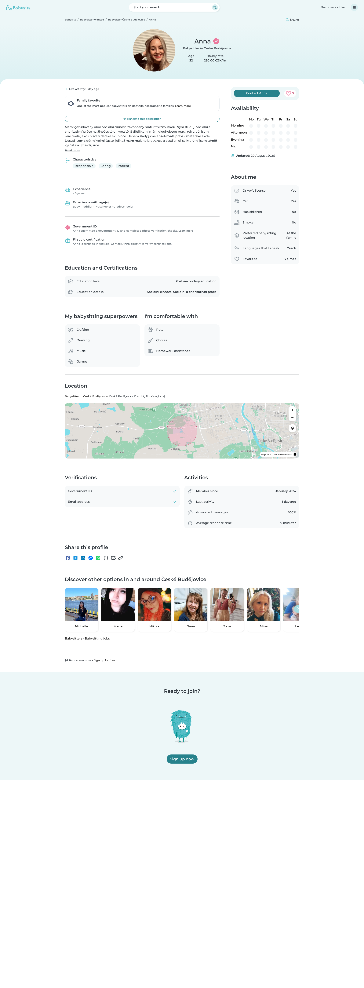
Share (294, 19)
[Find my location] (292, 428)
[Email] (113, 558)
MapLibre (266, 454)
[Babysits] (18, 7)
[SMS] (106, 558)
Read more (72, 150)
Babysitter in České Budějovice (207, 48)
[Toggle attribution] (295, 454)
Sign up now (182, 759)
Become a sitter (333, 7)
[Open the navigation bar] (354, 7)
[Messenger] (91, 558)
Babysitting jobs (97, 638)
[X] (75, 558)
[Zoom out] (292, 418)
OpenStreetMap (283, 454)
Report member (79, 660)
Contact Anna (257, 93)
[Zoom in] (292, 410)
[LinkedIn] (83, 558)
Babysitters (73, 638)
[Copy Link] (120, 558)
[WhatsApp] (98, 558)
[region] (182, 431)
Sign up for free (104, 660)
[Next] (298, 609)
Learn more (183, 106)
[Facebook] (68, 558)
